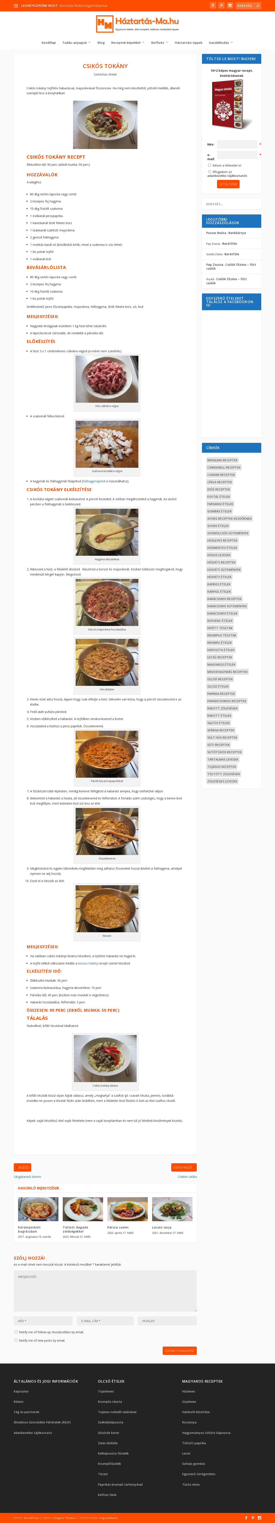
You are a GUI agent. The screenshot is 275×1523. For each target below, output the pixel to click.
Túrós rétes (191, 1484)
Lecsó (186, 1453)
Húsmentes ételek (222, 548)
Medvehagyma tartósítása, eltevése (85, 5)
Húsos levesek (219, 555)
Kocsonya (189, 1422)
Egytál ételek (218, 497)
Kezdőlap (49, 43)
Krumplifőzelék (109, 1464)
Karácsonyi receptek (224, 599)
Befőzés (157, 43)
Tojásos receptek (221, 767)
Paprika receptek (221, 694)
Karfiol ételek (219, 591)
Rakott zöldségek (222, 708)
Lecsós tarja (161, 1227)
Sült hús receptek (222, 737)
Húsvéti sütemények (224, 570)
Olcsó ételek (218, 686)
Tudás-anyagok (74, 43)
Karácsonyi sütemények (227, 606)
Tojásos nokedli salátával (117, 1412)
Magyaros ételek (221, 664)
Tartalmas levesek (222, 759)
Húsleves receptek (222, 540)
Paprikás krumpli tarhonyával (120, 1484)
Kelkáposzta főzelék (113, 1453)
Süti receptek (218, 745)
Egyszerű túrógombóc (198, 1474)
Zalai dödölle (108, 1443)
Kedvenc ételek (220, 621)
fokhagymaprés (93, 481)
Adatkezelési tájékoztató (33, 1433)
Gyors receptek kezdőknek (229, 518)
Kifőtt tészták (220, 628)
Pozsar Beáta (216, 233)
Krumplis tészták (221, 635)
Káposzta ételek (221, 650)
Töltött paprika (194, 1443)
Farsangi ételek (220, 504)
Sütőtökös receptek (224, 752)
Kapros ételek (219, 584)
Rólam (18, 1402)
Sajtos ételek (218, 723)
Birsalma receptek (222, 460)
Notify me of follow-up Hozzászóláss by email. (51, 1332)
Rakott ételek (219, 716)
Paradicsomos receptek (226, 701)
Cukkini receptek (221, 475)
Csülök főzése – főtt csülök (231, 266)
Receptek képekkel (126, 43)
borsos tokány (88, 963)
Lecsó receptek (219, 657)
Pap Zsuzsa (214, 265)
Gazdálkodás (219, 43)
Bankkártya (237, 233)
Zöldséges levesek (222, 781)
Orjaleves (189, 1402)
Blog (101, 43)
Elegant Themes (64, 1518)
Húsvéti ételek (219, 577)
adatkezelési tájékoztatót (227, 176)
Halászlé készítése (196, 1412)
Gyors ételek (218, 526)
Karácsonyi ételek (222, 613)
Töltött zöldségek (223, 774)
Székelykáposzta (110, 1422)
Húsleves (188, 1391)
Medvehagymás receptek (227, 672)
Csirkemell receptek (224, 467)
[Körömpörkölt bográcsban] (38, 1209)
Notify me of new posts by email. (42, 1340)
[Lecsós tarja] (172, 1209)
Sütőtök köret (108, 1433)
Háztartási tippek (188, 43)
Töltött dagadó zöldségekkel (75, 1229)
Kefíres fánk (107, 1495)
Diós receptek (218, 489)
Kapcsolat (21, 1391)
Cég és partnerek (26, 1412)
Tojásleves (106, 1391)
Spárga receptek (220, 730)
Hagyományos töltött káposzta (206, 1433)
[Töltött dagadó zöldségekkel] (83, 1209)
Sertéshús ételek (105, 74)
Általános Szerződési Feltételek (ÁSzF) (42, 1422)
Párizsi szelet (118, 1227)
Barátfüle (229, 243)
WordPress (31, 1518)
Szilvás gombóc (193, 1464)
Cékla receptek (219, 482)
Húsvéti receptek (221, 562)
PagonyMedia (108, 1518)
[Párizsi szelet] (127, 1209)
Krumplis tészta (110, 1402)
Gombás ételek (219, 511)
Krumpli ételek (219, 643)
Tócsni (103, 1474)
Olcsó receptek (220, 679)
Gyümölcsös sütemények (228, 533)
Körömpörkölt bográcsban (29, 1229)
